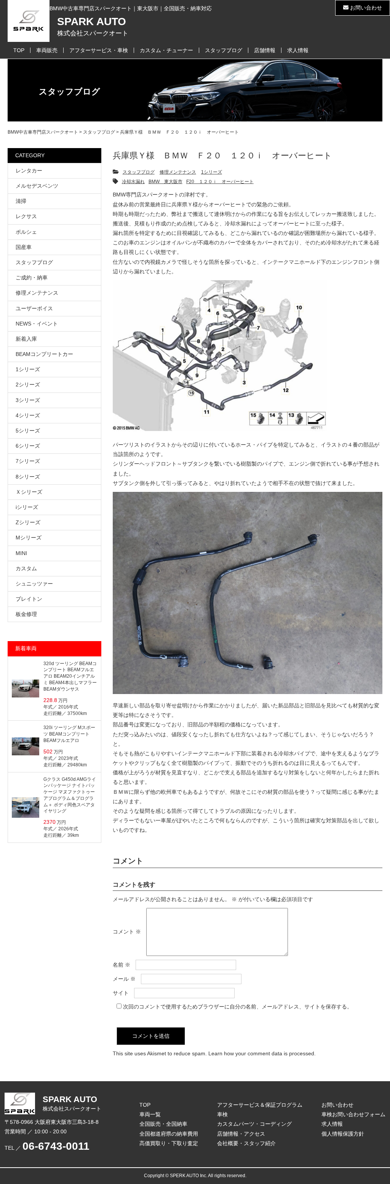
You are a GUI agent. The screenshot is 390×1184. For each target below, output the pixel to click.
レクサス (26, 216)
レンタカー (29, 171)
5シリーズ (28, 431)
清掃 (21, 201)
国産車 (24, 247)
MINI (21, 553)
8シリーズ (28, 477)
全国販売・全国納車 (163, 1124)
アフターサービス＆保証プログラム (259, 1105)
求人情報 (297, 50)
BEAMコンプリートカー (44, 354)
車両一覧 (150, 1114)
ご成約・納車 (32, 277)
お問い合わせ (365, 8)
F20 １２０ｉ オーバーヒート (220, 181)
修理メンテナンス (178, 172)
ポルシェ (26, 232)
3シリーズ (28, 400)
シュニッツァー (34, 584)
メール (124, 979)
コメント (127, 932)
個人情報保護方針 (342, 1134)
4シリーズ (28, 415)
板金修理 (26, 614)
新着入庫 (26, 339)
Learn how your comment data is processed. (262, 1053)
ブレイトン (29, 599)
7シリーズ (28, 461)
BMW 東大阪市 (165, 181)
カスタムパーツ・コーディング (254, 1124)
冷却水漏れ (133, 181)
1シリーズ (211, 172)
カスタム (26, 568)
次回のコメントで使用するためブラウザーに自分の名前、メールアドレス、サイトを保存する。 (237, 1007)
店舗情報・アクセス (241, 1134)
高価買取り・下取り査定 (168, 1143)
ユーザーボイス (34, 308)
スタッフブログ (223, 50)
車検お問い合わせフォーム (353, 1114)
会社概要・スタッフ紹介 (246, 1143)
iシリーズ (27, 507)
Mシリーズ (29, 538)
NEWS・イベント (37, 324)
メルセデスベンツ (37, 186)
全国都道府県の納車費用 (168, 1134)
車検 (222, 1114)
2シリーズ (28, 384)
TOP (18, 50)
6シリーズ (28, 446)
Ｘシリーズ (29, 492)
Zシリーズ (28, 522)
